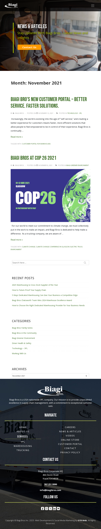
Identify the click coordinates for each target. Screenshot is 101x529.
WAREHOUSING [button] (23, 446)
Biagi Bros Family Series (22, 328)
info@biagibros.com (50, 490)
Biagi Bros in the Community (24, 333)
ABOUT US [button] (23, 431)
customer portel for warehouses (36, 144)
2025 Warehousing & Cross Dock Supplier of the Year (35, 285)
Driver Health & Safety (21, 343)
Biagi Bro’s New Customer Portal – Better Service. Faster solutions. (49, 102)
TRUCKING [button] (22, 450)
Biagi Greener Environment (77, 165)
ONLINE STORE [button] (70, 439)
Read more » (17, 136)
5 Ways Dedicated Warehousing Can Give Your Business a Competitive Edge (45, 295)
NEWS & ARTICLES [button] (70, 431)
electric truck (76, 247)
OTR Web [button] (82, 520)
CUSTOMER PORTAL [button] (70, 444)
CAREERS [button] (70, 427)
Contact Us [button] (29, 47)
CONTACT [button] (70, 448)
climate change (28, 247)
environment (16, 249)
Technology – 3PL (20, 348)
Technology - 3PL (74, 113)
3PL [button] (23, 441)
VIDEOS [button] (70, 435)
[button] (11, 5)
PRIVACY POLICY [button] (70, 452)
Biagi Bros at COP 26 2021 (33, 158)
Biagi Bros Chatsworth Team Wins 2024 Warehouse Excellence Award (42, 300)
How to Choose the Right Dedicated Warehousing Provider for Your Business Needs (48, 305)
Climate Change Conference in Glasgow (53, 247)
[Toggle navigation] (92, 5)
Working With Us (19, 353)
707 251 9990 (50, 484)
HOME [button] (23, 427)
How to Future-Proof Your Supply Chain (29, 290)
